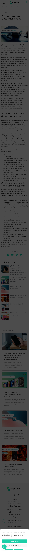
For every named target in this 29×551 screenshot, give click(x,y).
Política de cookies (9, 549)
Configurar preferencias (14, 545)
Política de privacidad (18, 549)
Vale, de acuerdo (14, 541)
